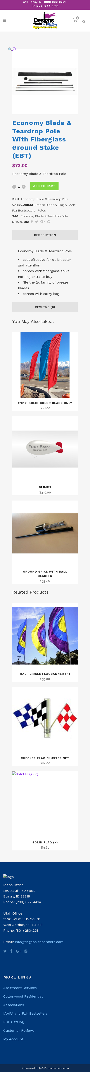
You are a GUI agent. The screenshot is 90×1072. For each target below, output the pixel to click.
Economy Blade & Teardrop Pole (44, 216)
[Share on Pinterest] (48, 222)
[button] (40, 49)
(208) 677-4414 (47, 5)
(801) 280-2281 (55, 2)
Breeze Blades (45, 204)
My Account (13, 1039)
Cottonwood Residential (23, 996)
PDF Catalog (13, 1022)
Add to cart (44, 186)
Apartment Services (20, 988)
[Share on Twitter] (36, 222)
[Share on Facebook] (32, 222)
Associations (13, 1005)
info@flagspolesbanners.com (39, 942)
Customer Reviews (19, 1030)
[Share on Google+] (42, 222)
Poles (42, 210)
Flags (62, 204)
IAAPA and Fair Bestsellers (25, 1013)
